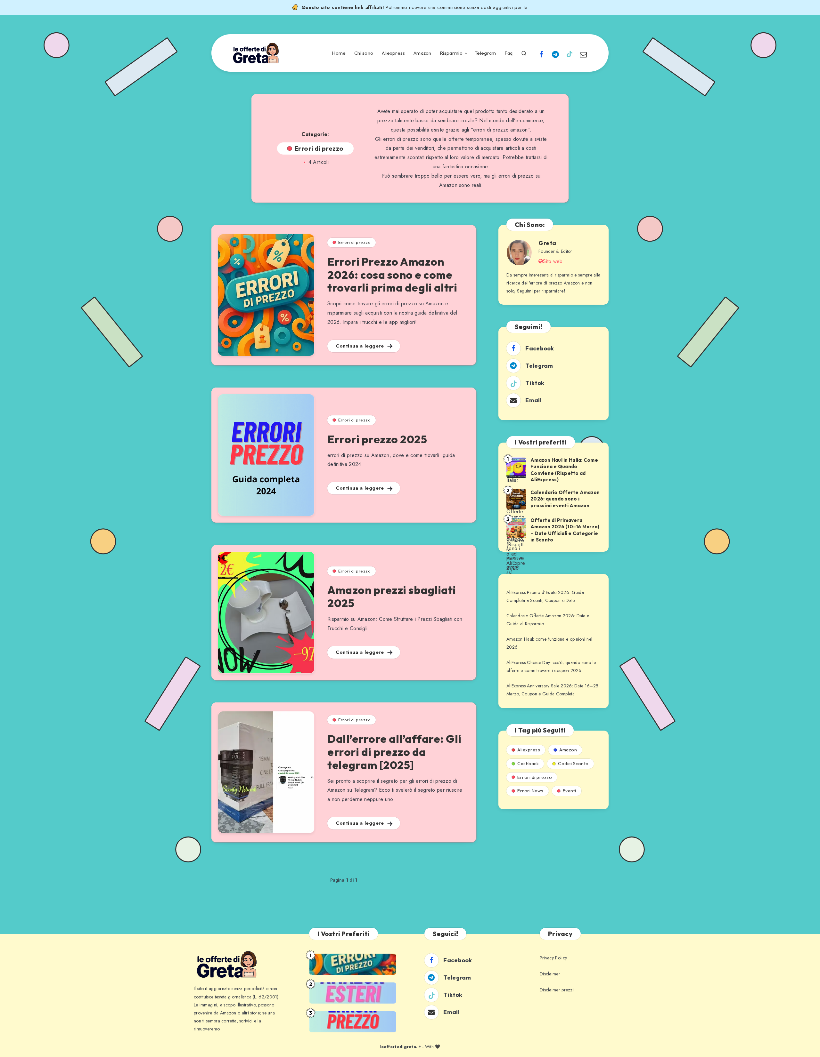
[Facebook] (541, 54)
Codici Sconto (573, 763)
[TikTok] (569, 54)
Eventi (569, 791)
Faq (508, 53)
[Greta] (519, 252)
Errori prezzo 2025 (377, 439)
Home (339, 53)
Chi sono (363, 53)
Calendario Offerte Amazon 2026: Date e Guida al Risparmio (547, 620)
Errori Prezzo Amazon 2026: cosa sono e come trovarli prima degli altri (392, 275)
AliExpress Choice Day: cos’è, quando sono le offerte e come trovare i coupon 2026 (551, 666)
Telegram (485, 53)
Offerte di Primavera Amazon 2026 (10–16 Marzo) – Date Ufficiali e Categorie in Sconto (564, 530)
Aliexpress (393, 53)
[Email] (583, 54)
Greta (547, 243)
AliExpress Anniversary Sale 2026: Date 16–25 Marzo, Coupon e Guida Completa (552, 690)
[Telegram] (555, 54)
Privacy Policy (553, 958)
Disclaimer (550, 974)
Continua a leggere (361, 345)
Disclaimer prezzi (557, 990)
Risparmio (451, 53)
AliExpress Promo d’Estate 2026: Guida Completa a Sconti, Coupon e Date (545, 596)
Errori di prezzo (354, 242)
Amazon (422, 53)
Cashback (528, 763)
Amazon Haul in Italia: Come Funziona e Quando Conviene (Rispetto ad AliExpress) (564, 470)
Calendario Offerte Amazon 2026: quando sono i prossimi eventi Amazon (565, 498)
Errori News (530, 791)
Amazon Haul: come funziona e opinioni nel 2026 (549, 643)
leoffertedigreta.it (400, 1047)
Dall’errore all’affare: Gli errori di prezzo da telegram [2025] (394, 752)
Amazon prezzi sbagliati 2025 (391, 596)
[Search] (524, 52)
